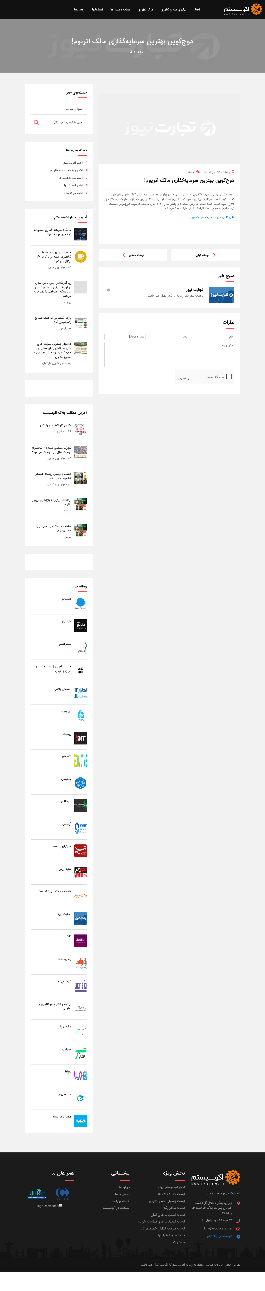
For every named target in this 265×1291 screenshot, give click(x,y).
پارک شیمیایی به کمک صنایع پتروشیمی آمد (53, 319)
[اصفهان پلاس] (80, 693)
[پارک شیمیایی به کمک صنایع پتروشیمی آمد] (80, 321)
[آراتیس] (80, 828)
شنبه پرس (65, 869)
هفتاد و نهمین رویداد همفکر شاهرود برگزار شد (53, 476)
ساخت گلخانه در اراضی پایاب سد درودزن (52, 528)
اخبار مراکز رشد (73, 193)
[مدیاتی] (80, 1053)
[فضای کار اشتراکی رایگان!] (80, 429)
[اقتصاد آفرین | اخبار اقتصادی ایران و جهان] (80, 670)
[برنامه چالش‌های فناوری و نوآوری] (80, 1008)
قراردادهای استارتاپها (171, 1235)
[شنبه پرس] (80, 873)
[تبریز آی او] (80, 985)
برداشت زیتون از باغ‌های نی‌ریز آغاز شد (51, 502)
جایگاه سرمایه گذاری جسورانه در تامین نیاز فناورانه (52, 232)
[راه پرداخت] (80, 963)
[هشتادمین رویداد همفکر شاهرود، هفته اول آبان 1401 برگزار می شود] (80, 256)
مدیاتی (66, 1049)
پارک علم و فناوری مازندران (56, 363)
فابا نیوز (66, 621)
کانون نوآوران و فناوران (59, 267)
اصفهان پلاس (63, 688)
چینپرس (66, 779)
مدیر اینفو (66, 328)
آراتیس (66, 824)
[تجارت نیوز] (80, 918)
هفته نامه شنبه (61, 1116)
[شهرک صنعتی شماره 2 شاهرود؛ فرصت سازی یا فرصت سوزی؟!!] (80, 451)
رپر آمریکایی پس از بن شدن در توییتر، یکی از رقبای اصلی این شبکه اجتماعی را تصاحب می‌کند (52, 289)
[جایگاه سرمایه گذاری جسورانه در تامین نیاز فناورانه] (80, 234)
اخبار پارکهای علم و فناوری (66, 170)
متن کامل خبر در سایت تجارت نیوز (212, 217)
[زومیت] (80, 738)
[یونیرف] (37, 1194)
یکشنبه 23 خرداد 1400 (216, 172)
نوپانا (68, 1071)
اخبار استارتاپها (73, 185)
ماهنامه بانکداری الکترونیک (54, 891)
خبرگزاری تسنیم (61, 846)
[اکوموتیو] (80, 760)
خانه (140, 52)
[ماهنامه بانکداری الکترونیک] (80, 895)
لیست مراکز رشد (174, 1207)
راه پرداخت (64, 959)
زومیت (67, 302)
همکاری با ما (121, 1201)
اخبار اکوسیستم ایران (171, 1187)
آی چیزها (65, 711)
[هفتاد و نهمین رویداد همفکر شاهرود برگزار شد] (80, 477)
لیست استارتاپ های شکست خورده (161, 1221)
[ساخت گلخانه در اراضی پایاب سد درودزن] (80, 530)
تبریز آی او (64, 981)
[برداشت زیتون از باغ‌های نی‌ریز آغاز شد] (80, 504)
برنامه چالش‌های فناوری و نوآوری (54, 1006)
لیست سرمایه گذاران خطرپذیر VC (162, 1228)
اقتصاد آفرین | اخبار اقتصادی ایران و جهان (53, 668)
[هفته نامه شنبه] (80, 1120)
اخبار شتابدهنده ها (70, 177)
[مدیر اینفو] (80, 648)
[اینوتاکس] (80, 805)
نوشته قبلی (202, 255)
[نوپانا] (80, 1075)
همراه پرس (64, 1094)
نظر (191, 172)
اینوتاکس (65, 801)
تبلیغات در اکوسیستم (116, 1207)
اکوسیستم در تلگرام (219, 1236)
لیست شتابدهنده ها (171, 1194)
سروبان (67, 510)
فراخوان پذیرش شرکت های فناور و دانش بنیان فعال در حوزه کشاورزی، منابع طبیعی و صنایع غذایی (52, 350)
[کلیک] (80, 940)
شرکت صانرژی (63, 431)
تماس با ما (122, 1194)
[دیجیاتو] (80, 602)
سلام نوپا (65, 1026)
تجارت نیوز (64, 914)
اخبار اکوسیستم (73, 162)
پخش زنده (178, 1242)
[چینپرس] (80, 783)
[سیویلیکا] (62, 1194)
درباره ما (124, 1187)
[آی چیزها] (80, 715)
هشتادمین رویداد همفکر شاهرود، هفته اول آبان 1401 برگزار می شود (54, 257)
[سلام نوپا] (80, 1030)
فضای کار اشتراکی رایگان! (55, 425)
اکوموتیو (66, 756)
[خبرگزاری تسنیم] (80, 850)
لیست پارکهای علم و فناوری (167, 1201)
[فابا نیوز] (80, 625)
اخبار (129, 52)
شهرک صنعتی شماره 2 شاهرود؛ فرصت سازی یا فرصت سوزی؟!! (51, 450)
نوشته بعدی (136, 255)
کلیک (68, 936)
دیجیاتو (66, 598)
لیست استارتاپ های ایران (168, 1214)
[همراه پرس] (80, 1098)
